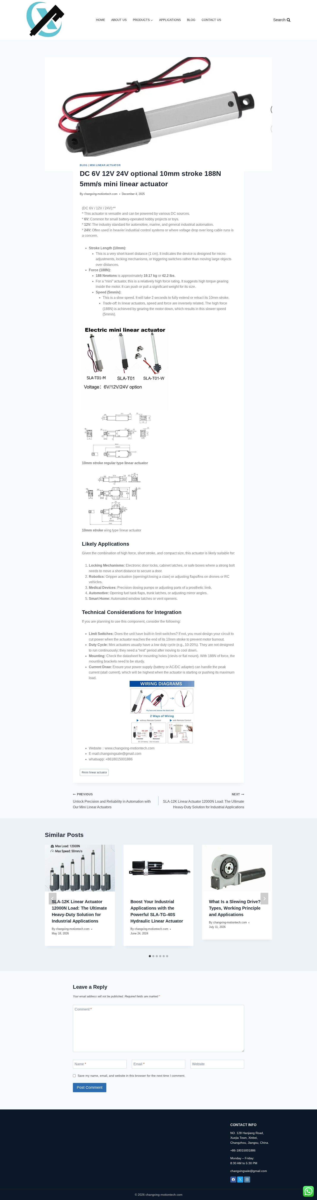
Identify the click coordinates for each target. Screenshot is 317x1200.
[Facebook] (233, 1180)
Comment (83, 1009)
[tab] (150, 956)
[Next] (264, 898)
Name (80, 1064)
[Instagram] (247, 1180)
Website (198, 1064)
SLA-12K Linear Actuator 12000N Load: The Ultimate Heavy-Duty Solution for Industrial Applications (203, 801)
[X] (240, 1180)
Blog (191, 20)
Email (138, 1064)
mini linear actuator (105, 165)
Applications (170, 20)
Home (100, 20)
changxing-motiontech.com (101, 194)
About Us (119, 20)
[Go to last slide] (52, 898)
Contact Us (211, 20)
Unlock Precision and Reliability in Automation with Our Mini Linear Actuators (112, 801)
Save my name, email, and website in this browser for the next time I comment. (131, 1075)
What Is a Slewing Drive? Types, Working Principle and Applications (235, 908)
